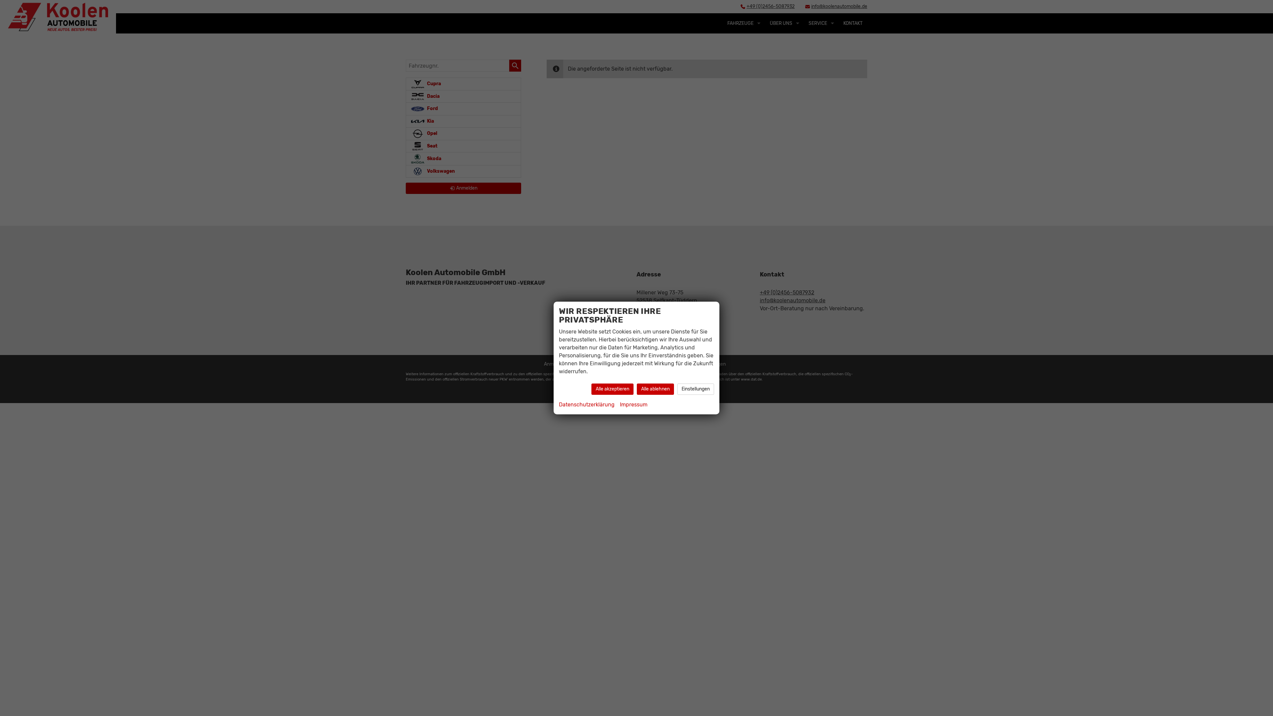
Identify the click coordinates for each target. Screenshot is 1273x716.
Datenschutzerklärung (587, 404)
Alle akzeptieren (612, 389)
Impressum (633, 404)
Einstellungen (696, 389)
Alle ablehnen (655, 389)
